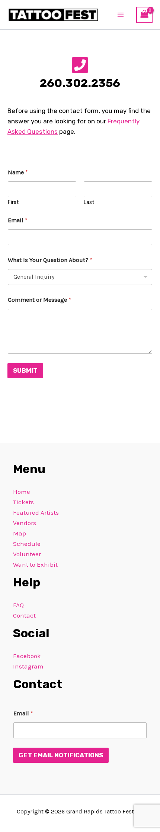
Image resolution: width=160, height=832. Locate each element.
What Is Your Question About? (50, 259)
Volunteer (27, 554)
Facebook (27, 656)
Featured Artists (36, 512)
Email (18, 220)
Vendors (24, 523)
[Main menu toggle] (121, 15)
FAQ (18, 605)
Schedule (27, 543)
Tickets (23, 502)
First (13, 202)
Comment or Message (39, 299)
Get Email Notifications (61, 755)
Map (19, 533)
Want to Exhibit (35, 564)
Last (89, 202)
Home (21, 491)
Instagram (28, 666)
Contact (24, 615)
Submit (25, 370)
